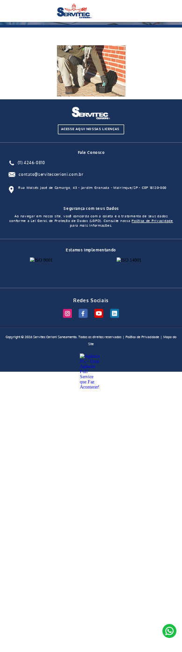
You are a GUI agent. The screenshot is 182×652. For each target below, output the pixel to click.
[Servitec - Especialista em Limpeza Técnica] (74, 16)
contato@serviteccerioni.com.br (51, 174)
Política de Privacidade (152, 221)
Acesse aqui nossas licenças (90, 129)
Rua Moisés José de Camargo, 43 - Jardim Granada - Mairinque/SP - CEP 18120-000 (92, 188)
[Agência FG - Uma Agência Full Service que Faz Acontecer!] (91, 357)
